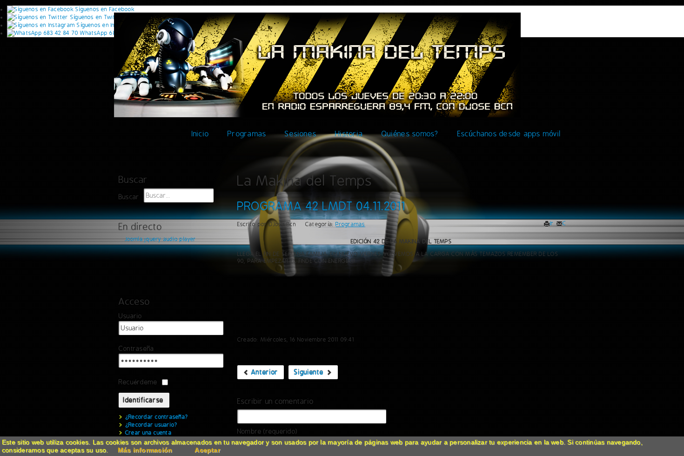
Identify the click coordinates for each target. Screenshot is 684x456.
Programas (247, 133)
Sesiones (300, 133)
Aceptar (207, 450)
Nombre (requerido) (267, 431)
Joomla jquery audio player (160, 239)
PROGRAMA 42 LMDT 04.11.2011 (321, 206)
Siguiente (310, 372)
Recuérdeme (138, 382)
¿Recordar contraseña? (156, 417)
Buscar (129, 197)
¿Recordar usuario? (151, 425)
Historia (349, 133)
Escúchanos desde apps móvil (509, 133)
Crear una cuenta (148, 432)
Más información (145, 450)
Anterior (263, 372)
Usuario (130, 316)
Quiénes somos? (410, 133)
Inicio (200, 133)
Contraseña (136, 348)
